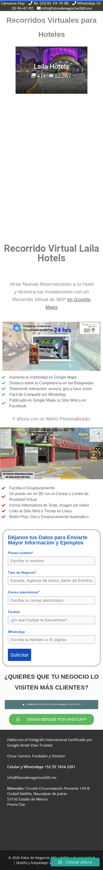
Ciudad (14, 612)
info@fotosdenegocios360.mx (32, 777)
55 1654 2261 (63, 766)
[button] (51, 704)
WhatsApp (16, 632)
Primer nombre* (20, 553)
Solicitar (19, 655)
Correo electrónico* (24, 592)
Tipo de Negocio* (22, 572)
